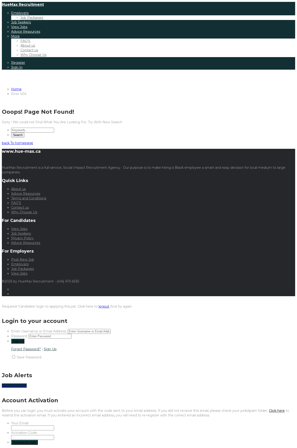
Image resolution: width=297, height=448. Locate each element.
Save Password (29, 357)
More (15, 36)
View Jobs (19, 27)
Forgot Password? (26, 349)
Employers (20, 13)
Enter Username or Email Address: (39, 331)
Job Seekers (21, 22)
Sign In (17, 67)
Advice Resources (25, 31)
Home (16, 89)
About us (27, 45)
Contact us (29, 50)
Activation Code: (24, 433)
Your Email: (20, 423)
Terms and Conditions (28, 198)
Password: (19, 336)
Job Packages (31, 18)
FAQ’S (25, 41)
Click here (277, 411)
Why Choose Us (33, 55)
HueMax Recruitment (23, 4)
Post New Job (22, 259)
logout (104, 306)
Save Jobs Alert (14, 385)
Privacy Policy (22, 238)
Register (18, 63)
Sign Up (50, 349)
